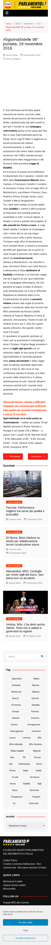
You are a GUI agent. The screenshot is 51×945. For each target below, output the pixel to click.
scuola (15, 777)
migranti (36, 751)
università (33, 803)
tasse (15, 790)
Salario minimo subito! (14, 885)
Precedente (14, 456)
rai (10, 764)
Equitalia (36, 705)
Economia (16, 705)
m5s (40, 737)
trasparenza (16, 796)
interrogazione (16, 731)
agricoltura (17, 678)
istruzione (36, 731)
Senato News (12, 55)
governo (35, 718)
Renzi (39, 764)
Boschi (15, 698)
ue (14, 803)
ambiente (16, 685)
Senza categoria (13, 59)
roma (12, 770)
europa (15, 711)
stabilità (26, 783)
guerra (14, 724)
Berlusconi (16, 691)
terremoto (34, 790)
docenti (35, 698)
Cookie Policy (10, 860)
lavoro (12, 737)
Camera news (15, 519)
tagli (39, 783)
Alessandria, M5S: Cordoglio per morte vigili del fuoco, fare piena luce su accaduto (24, 575)
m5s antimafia (15, 744)
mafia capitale (17, 751)
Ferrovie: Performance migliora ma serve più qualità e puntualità (25, 511)
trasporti (36, 796)
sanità (38, 770)
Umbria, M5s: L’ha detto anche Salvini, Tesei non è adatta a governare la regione (25, 628)
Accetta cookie (25, 922)
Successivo (36, 456)
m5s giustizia (35, 744)
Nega (25, 930)
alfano (36, 678)
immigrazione (33, 724)
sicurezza (34, 777)
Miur (12, 757)
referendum (24, 764)
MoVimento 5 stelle (12, 881)
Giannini (15, 718)
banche (35, 685)
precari (37, 757)
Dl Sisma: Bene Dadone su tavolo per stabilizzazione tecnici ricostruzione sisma (23, 541)
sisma (13, 783)
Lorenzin (27, 737)
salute (25, 770)
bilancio (36, 691)
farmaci (35, 711)
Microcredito (9, 889)
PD (24, 757)
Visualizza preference (26, 938)
